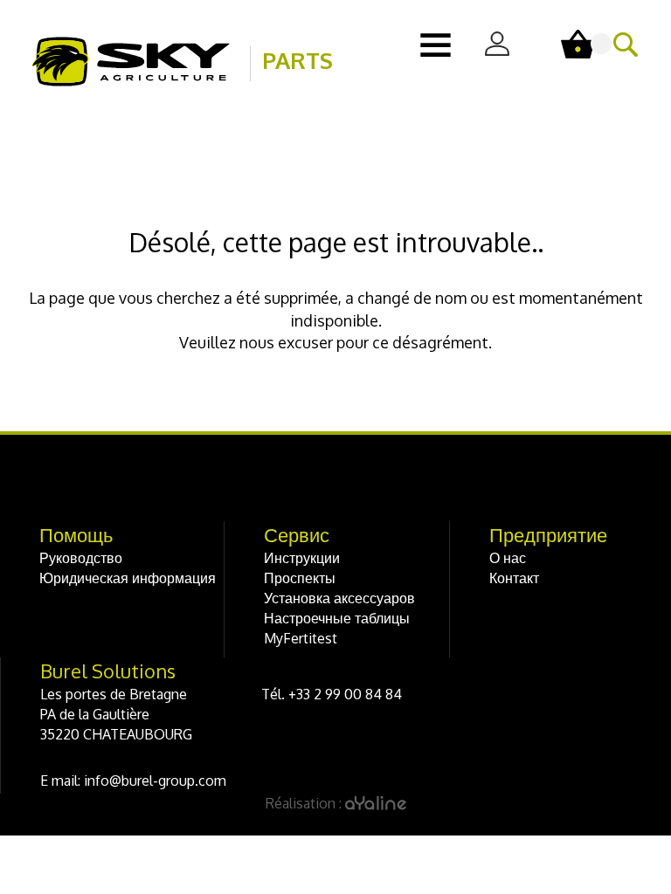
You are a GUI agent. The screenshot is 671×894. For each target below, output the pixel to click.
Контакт (514, 578)
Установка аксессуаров (339, 598)
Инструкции (302, 558)
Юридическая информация (127, 578)
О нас (507, 558)
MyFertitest (300, 638)
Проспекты (300, 578)
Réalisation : (172, 803)
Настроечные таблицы (337, 618)
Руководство (80, 558)
